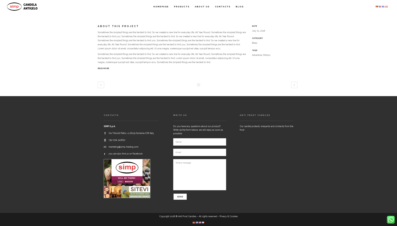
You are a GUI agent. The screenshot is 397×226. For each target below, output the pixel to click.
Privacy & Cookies (229, 216)
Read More (103, 68)
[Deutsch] (377, 6)
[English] (383, 6)
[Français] (386, 6)
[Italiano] (380, 6)
